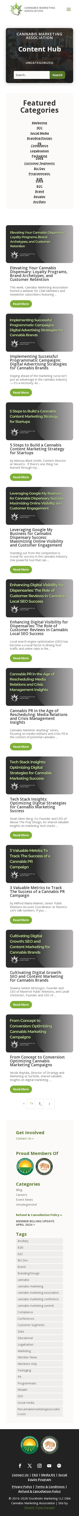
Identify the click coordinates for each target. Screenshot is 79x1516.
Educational (25, 1338)
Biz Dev (39, 168)
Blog (19, 1190)
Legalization (39, 151)
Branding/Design (39, 138)
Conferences (26, 1319)
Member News (27, 1357)
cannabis (23, 1280)
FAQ (35, 1475)
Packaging (24, 1370)
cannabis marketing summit (36, 1306)
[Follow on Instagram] (39, 1466)
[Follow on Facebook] (20, 1466)
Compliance (39, 145)
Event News (24, 1199)
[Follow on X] (30, 1466)
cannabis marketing (30, 1286)
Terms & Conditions (50, 1486)
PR (19, 1377)
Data (39, 158)
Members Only (27, 1364)
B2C (39, 186)
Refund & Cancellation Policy (39, 1491)
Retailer (39, 196)
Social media (26, 1403)
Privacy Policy (22, 1486)
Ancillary (39, 202)
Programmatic (39, 173)
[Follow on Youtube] (49, 1466)
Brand (39, 191)
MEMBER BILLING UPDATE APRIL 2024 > (35, 1223)
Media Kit (48, 1475)
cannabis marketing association (38, 1292)
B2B (20, 1247)
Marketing (39, 123)
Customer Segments (39, 163)
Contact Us (20, 1475)
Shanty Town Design (39, 1507)
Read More (21, 304)
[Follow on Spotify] (59, 1466)
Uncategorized (26, 1204)
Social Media (39, 133)
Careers (21, 1195)
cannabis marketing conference (38, 1299)
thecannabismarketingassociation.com (39, 1411)
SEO (39, 128)
